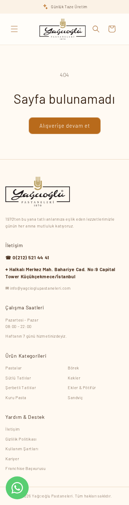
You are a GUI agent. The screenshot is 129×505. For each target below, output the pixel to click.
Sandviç (75, 397)
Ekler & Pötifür (82, 387)
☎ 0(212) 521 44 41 (27, 257)
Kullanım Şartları (21, 448)
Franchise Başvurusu (25, 468)
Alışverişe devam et (64, 125)
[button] (14, 29)
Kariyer (12, 458)
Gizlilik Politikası (20, 438)
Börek (73, 367)
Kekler (74, 377)
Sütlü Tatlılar (18, 377)
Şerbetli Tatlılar (20, 387)
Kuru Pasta (16, 397)
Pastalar (13, 367)
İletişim (12, 428)
